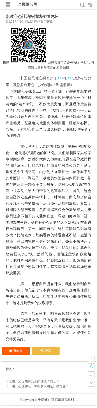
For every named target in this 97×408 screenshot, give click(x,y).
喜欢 (17, 350)
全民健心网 (27, 4)
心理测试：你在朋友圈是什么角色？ (43, 386)
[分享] (91, 366)
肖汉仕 (52, 78)
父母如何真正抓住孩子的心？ (38, 381)
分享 (48, 350)
